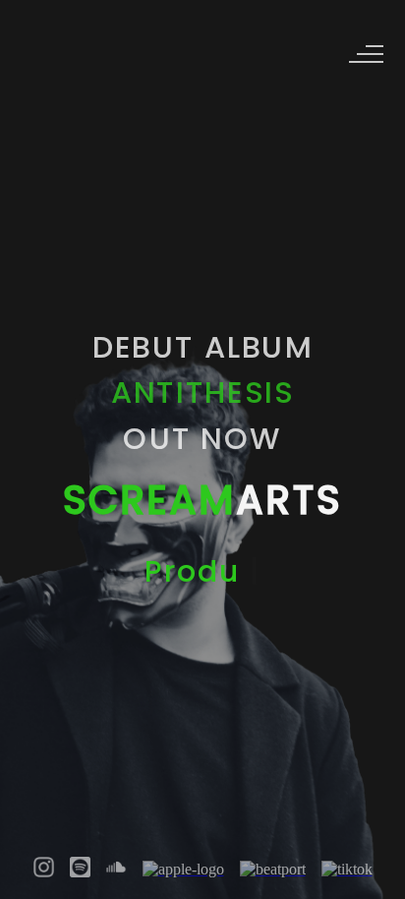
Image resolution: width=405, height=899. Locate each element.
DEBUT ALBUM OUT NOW (202, 391)
